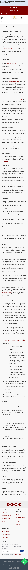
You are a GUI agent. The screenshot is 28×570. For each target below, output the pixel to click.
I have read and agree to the (12, 554)
